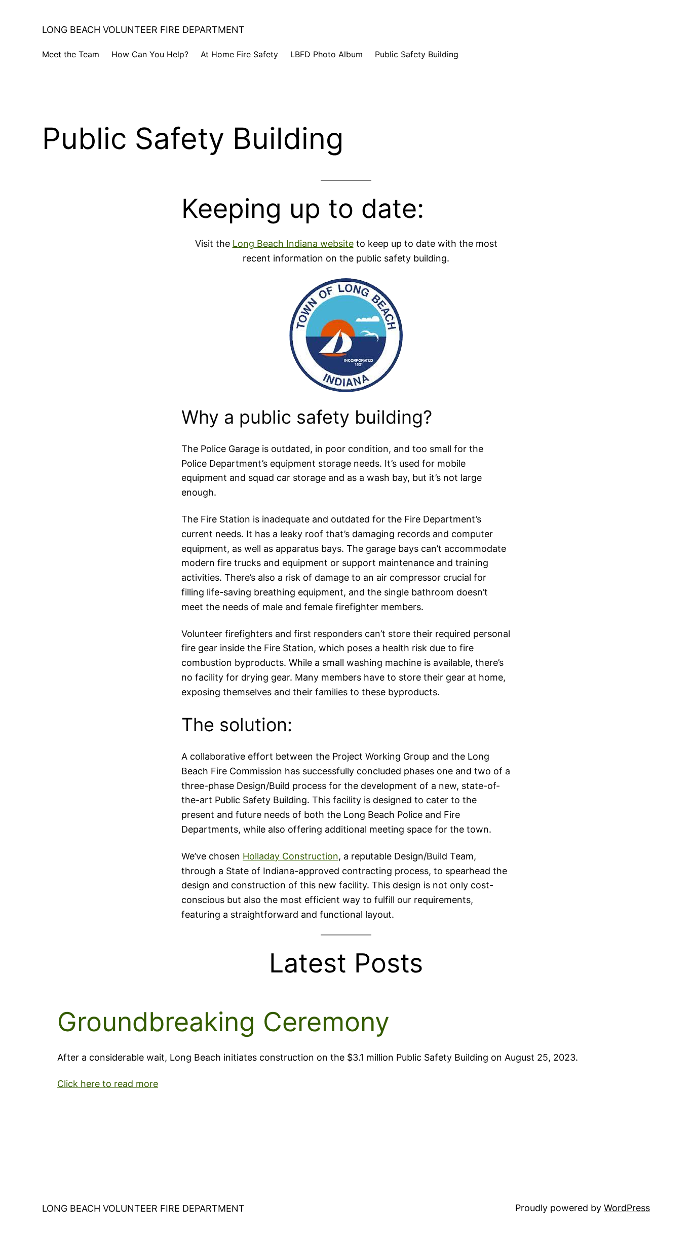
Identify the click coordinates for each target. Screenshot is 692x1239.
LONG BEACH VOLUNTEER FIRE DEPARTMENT (143, 29)
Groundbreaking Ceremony (223, 1022)
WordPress (627, 1208)
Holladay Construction (290, 856)
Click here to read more (107, 1083)
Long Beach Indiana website (293, 243)
